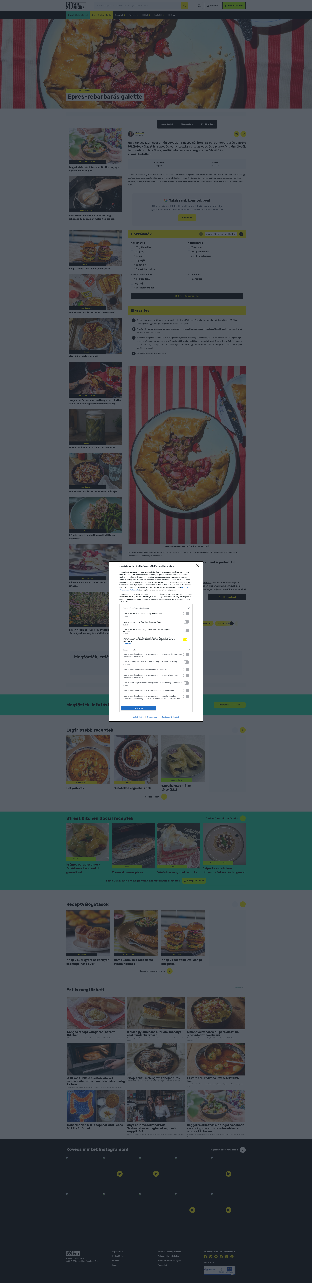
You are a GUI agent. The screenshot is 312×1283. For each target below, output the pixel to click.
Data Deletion (138, 717)
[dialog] (156, 641)
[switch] (186, 613)
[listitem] (156, 608)
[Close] (198, 566)
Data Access (152, 717)
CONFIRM (138, 708)
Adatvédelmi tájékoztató (170, 717)
